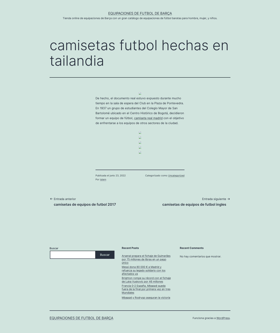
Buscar (54, 248)
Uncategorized (176, 175)
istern (103, 179)
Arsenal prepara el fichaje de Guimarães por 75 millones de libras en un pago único (146, 259)
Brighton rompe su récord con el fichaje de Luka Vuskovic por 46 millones (146, 280)
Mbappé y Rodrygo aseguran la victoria (146, 297)
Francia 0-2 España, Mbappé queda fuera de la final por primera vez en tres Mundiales (146, 289)
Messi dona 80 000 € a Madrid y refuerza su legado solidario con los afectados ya (143, 270)
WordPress (223, 318)
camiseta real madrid (148, 118)
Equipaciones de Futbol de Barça (140, 13)
